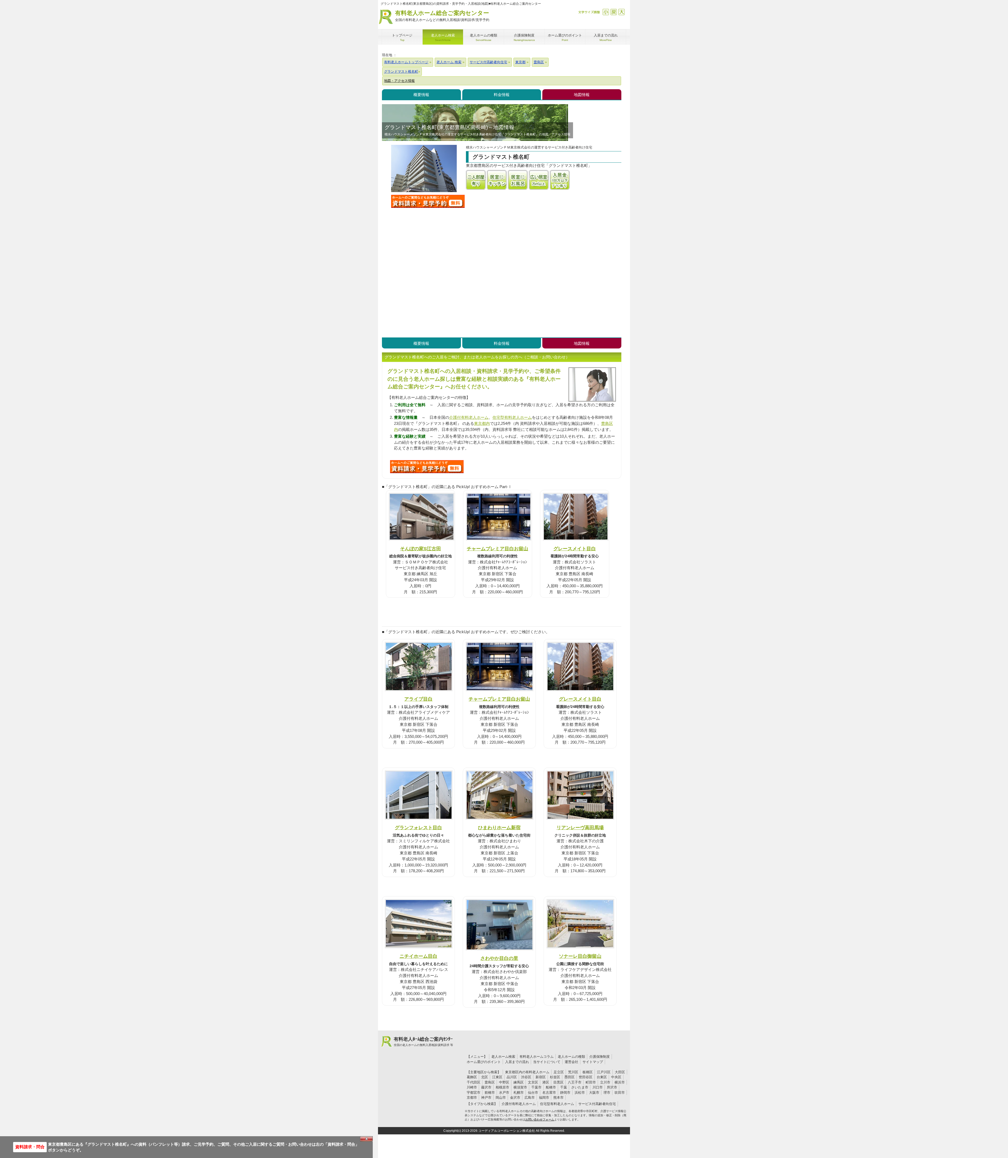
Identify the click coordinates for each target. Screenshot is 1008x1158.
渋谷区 (526, 1077)
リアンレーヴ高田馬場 (580, 827)
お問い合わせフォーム (539, 1119)
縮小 (605, 12)
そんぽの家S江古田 (420, 548)
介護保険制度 (599, 1057)
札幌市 (518, 1092)
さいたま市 (579, 1087)
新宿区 (541, 1077)
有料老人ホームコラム (536, 1057)
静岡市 (565, 1092)
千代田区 (473, 1082)
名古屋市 (549, 1092)
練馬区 (518, 1082)
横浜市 (620, 1082)
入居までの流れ (517, 1062)
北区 (484, 1077)
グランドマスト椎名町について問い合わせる (428, 201)
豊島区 (490, 1082)
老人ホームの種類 (571, 1057)
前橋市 (490, 1092)
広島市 (529, 1097)
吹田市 (620, 1092)
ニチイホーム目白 (418, 956)
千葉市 (536, 1087)
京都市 (472, 1097)
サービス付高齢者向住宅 (597, 1104)
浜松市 (580, 1092)
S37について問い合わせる (427, 466)
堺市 (606, 1092)
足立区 (559, 1072)
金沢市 (515, 1097)
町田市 (591, 1082)
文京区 (533, 1082)
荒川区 (573, 1072)
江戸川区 (604, 1072)
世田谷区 (585, 1077)
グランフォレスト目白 (418, 827)
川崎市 (472, 1087)
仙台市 (533, 1092)
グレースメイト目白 (574, 548)
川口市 (597, 1087)
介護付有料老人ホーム (469, 417)
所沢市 (612, 1087)
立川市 (605, 1082)
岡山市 (501, 1097)
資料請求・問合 (30, 1147)
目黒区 (558, 1082)
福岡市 (544, 1097)
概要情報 (421, 94)
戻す (613, 12)
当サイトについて (546, 1062)
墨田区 (569, 1077)
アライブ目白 (418, 699)
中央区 (616, 1077)
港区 (545, 1082)
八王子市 (574, 1082)
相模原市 (502, 1087)
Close (366, 1138)
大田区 (620, 1072)
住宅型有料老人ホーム (512, 417)
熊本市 (558, 1097)
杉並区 (555, 1077)
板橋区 (587, 1072)
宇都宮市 (473, 1092)
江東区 (497, 1077)
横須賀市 (520, 1087)
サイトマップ (592, 1062)
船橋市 (551, 1087)
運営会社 (571, 1062)
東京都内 (482, 423)
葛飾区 (472, 1077)
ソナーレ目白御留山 (580, 956)
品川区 (512, 1077)
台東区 (602, 1077)
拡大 (621, 12)
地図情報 (582, 94)
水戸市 (504, 1092)
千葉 (563, 1087)
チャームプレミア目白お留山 (497, 548)
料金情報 (502, 94)
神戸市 (486, 1097)
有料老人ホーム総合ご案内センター (442, 16)
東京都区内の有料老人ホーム (527, 1072)
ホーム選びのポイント (484, 1062)
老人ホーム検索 (503, 1057)
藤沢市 (486, 1087)
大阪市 (594, 1092)
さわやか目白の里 (499, 958)
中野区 (504, 1082)
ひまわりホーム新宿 (499, 827)
